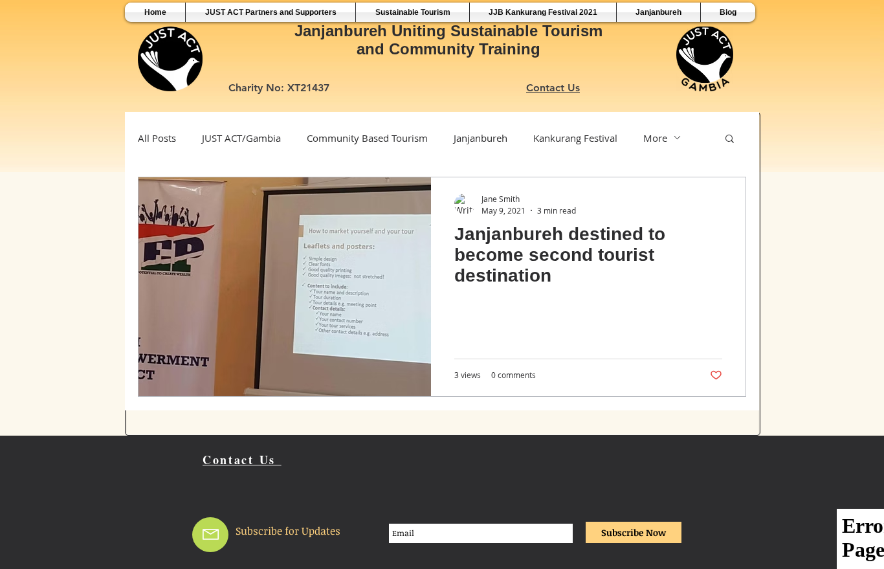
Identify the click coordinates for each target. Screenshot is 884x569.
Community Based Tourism (367, 138)
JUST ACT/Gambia (241, 138)
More (655, 138)
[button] (730, 139)
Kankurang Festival (575, 138)
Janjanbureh (480, 138)
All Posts (157, 138)
